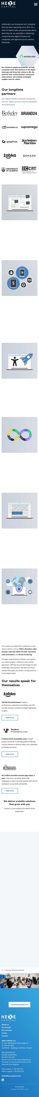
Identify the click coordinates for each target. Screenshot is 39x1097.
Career (4, 1033)
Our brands (6, 1027)
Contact (5, 1036)
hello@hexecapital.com (11, 1076)
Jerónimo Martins (21, 101)
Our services (7, 1030)
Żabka (11, 101)
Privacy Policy (19, 1087)
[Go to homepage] (9, 1018)
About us (5, 1024)
